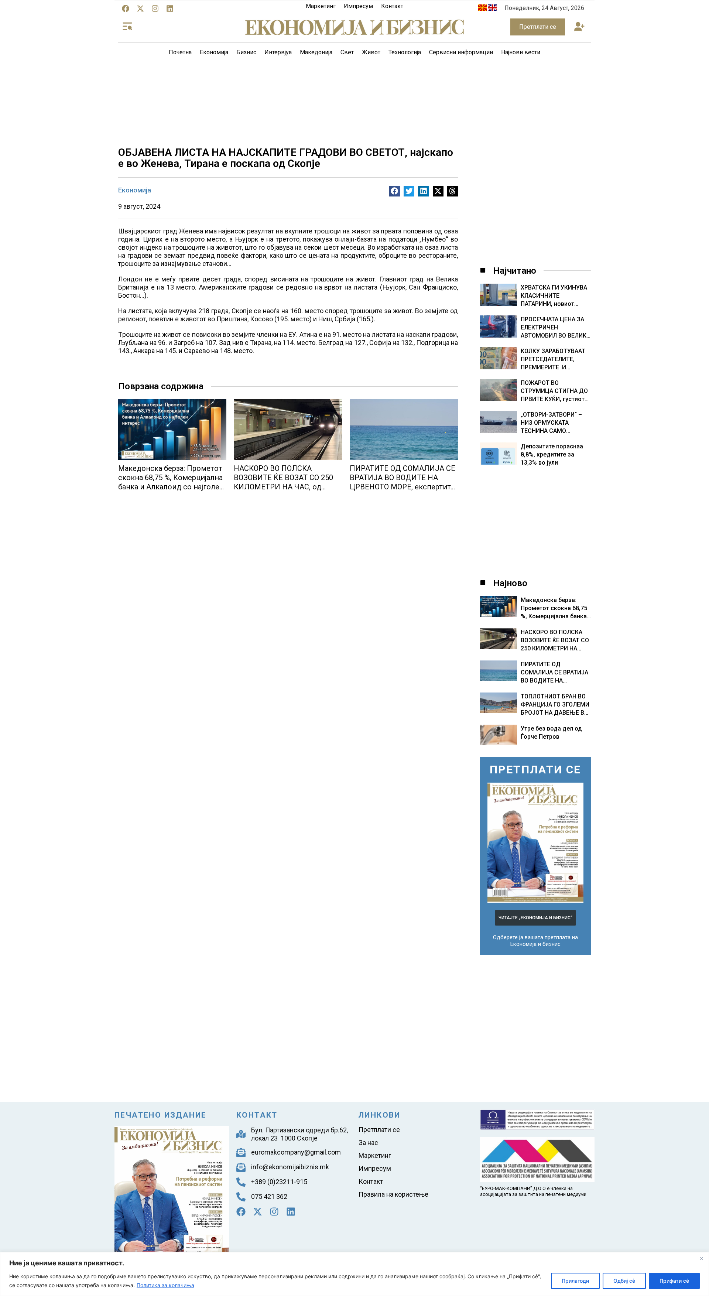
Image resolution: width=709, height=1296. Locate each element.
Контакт (392, 6)
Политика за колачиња (165, 1285)
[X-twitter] (140, 8)
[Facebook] (125, 8)
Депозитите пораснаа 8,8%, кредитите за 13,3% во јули (552, 454)
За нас (368, 1142)
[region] (354, 1274)
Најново (510, 583)
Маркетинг (321, 6)
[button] (579, 27)
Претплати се (379, 1129)
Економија (214, 52)
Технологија (404, 52)
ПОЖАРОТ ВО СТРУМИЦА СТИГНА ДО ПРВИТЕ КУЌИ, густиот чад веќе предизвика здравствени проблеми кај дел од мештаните (554, 391)
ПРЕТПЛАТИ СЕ (535, 769)
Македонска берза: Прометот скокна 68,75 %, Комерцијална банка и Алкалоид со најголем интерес (171, 482)
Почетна (180, 52)
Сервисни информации (461, 52)
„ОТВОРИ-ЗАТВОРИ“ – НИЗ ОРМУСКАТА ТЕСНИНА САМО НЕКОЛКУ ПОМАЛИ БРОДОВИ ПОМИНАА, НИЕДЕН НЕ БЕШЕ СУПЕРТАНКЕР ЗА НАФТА (551, 423)
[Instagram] (155, 8)
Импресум (358, 6)
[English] (492, 9)
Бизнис (246, 52)
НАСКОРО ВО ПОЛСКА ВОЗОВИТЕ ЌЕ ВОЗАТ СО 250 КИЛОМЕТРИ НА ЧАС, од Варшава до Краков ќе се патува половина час (283, 487)
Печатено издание (160, 1115)
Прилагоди (575, 1281)
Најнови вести (520, 52)
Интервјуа (278, 52)
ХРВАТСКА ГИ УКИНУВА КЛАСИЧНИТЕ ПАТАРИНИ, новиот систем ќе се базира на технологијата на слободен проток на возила (554, 296)
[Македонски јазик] (482, 9)
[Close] (701, 1258)
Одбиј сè (624, 1281)
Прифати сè (674, 1281)
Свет (347, 52)
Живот (371, 52)
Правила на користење (393, 1194)
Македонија (316, 52)
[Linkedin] (170, 8)
